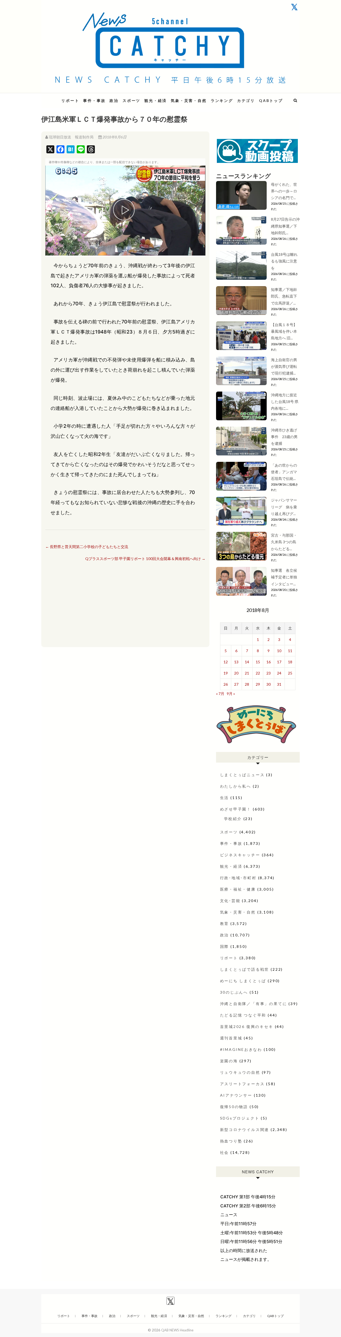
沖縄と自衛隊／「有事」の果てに (253, 1003)
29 (258, 684)
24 (279, 673)
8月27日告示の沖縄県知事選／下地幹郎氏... (285, 226)
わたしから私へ (235, 786)
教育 (224, 923)
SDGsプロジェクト (239, 1118)
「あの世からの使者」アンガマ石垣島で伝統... (284, 472)
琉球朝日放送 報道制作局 (71, 137)
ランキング (222, 100)
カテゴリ (246, 100)
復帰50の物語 (234, 1106)
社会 (224, 1152)
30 (268, 684)
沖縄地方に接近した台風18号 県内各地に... (284, 401)
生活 (224, 797)
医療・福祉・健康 (238, 889)
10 (279, 650)
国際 (224, 946)
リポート (70, 100)
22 (258, 673)
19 (226, 673)
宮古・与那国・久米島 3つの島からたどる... (284, 542)
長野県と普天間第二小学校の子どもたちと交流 (86, 546)
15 (258, 662)
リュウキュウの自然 (240, 1072)
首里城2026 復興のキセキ (246, 1026)
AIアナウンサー (236, 1095)
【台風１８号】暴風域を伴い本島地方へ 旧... (284, 331)
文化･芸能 (230, 900)
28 (247, 684)
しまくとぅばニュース (242, 774)
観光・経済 (155, 100)
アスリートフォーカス (242, 1083)
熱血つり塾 (231, 1141)
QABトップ (271, 100)
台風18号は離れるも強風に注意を (284, 261)
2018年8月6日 (114, 137)
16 (268, 662)
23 (268, 673)
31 (279, 684)
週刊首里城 (231, 1038)
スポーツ (131, 100)
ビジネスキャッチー (240, 855)
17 (279, 662)
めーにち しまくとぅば (243, 980)
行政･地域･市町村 (238, 877)
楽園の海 (229, 1061)
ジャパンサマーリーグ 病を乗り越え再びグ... (284, 507)
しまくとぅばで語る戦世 (244, 969)
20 (236, 673)
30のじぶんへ (234, 992)
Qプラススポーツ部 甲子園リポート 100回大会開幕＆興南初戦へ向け (145, 558)
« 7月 (220, 693)
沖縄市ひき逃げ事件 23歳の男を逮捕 (284, 437)
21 (247, 673)
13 (236, 662)
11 (290, 650)
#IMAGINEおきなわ (241, 1049)
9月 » (231, 693)
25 (290, 673)
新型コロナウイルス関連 (244, 1129)
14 (247, 662)
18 (290, 662)
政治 (114, 100)
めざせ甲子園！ (235, 809)
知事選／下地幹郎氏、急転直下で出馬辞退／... (284, 296)
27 (236, 684)
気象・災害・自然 (188, 100)
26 (226, 684)
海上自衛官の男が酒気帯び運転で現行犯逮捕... (284, 366)
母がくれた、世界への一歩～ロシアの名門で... (284, 191)
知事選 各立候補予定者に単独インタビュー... (284, 577)
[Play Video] (125, 211)
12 (226, 662)
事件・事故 (94, 100)
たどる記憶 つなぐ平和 (243, 1015)
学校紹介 (233, 818)
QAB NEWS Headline (177, 1330)
